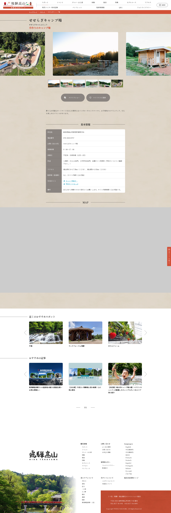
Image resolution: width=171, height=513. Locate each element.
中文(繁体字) (129, 450)
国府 (83, 500)
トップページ (33, 12)
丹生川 (84, 481)
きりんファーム (113, 346)
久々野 (84, 492)
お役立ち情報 (106, 452)
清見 (83, 484)
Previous (26, 53)
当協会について (107, 484)
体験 (93, 2)
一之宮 (84, 489)
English (128, 447)
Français (129, 458)
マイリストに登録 (99, 97)
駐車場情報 (100, 7)
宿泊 (104, 2)
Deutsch (128, 460)
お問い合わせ (106, 450)
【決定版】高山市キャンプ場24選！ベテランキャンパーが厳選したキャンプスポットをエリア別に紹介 (125, 390)
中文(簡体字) (129, 452)
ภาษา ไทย (129, 474)
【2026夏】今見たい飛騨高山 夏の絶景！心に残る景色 (85, 388)
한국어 (128, 455)
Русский (129, 471)
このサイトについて (108, 481)
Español (128, 463)
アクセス (148, 2)
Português (129, 466)
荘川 (83, 486)
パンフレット (77, 7)
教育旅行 (105, 468)
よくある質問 (106, 447)
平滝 (30, 346)
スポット (45, 2)
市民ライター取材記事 (50, 7)
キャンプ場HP (72, 181)
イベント (60, 2)
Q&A (120, 7)
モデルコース (131, 2)
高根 (83, 497)
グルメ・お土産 (77, 2)
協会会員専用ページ (131, 478)
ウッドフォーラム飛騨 (76, 346)
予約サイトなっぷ (72, 184)
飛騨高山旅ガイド (18, 5)
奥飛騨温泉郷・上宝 (88, 502)
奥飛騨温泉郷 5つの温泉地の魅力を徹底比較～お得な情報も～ (45, 388)
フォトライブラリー (144, 7)
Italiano (128, 468)
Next (144, 53)
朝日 (83, 494)
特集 (116, 2)
